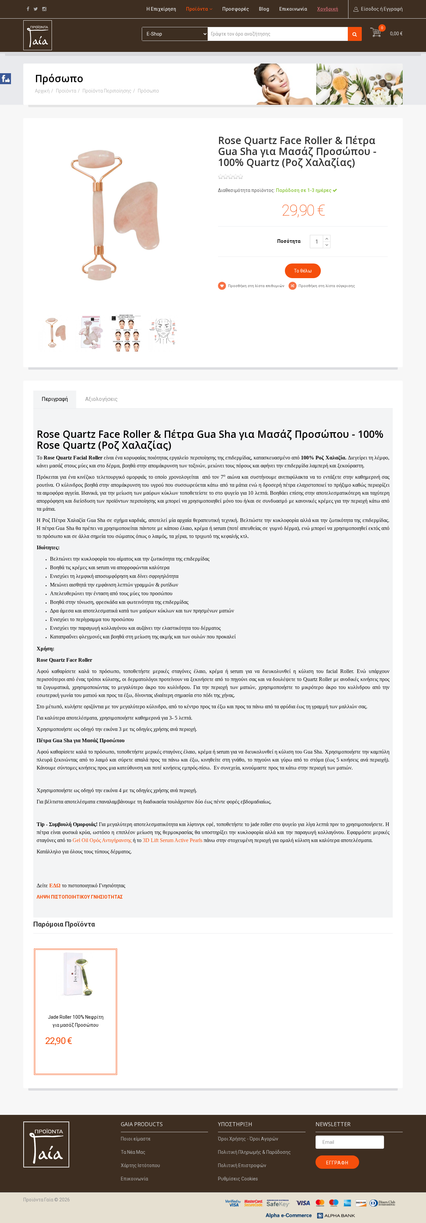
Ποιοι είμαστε (135, 1138)
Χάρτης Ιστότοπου (140, 1165)
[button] (378, 9)
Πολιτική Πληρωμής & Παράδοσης (254, 1152)
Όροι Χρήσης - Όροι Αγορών (248, 1138)
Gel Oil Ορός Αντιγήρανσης (102, 840)
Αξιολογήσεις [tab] (101, 399)
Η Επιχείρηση (161, 9)
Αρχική (42, 90)
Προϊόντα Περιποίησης (107, 90)
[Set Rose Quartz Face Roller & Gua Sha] (123, 218)
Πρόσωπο (148, 90)
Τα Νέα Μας (133, 1152)
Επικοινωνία (293, 9)
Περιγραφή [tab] (55, 399)
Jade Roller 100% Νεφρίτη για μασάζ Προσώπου (76, 1021)
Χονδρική (327, 9)
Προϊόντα (197, 9)
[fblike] (5, 79)
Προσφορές (235, 9)
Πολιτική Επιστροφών (242, 1165)
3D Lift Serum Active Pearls (172, 840)
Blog (264, 9)
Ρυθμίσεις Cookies (238, 1178)
